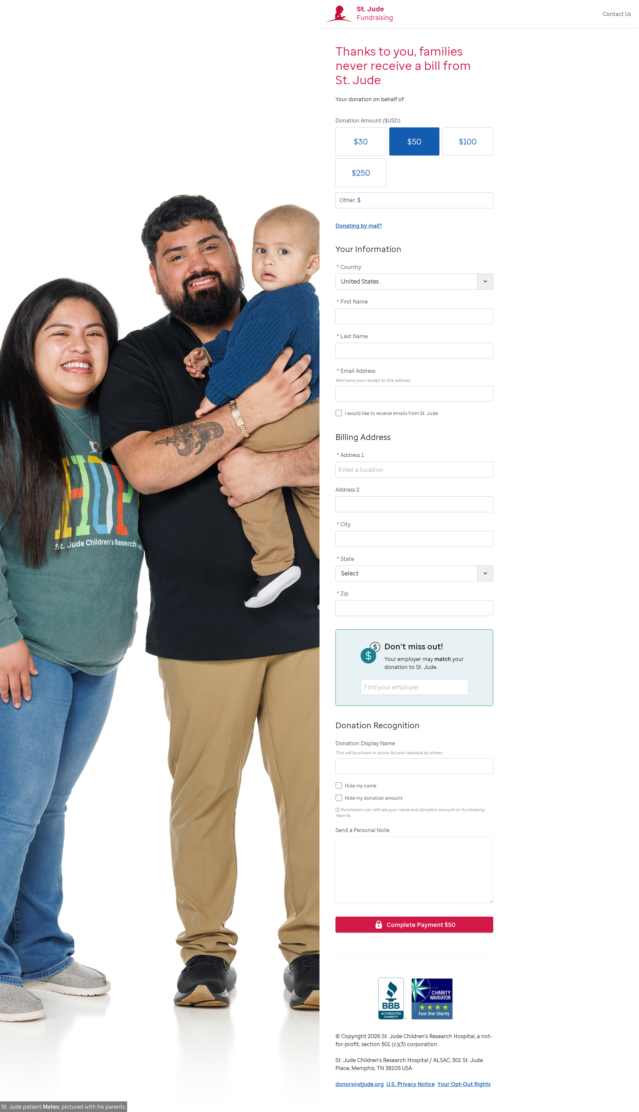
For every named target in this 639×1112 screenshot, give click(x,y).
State (345, 558)
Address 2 (347, 489)
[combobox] (364, 687)
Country (349, 267)
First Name (352, 301)
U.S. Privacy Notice (410, 1084)
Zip (342, 593)
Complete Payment (421, 924)
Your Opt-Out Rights (464, 1084)
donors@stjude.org (359, 1084)
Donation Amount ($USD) (367, 120)
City (343, 524)
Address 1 (350, 455)
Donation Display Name (365, 743)
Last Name (352, 336)
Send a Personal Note (362, 830)
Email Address (356, 370)
